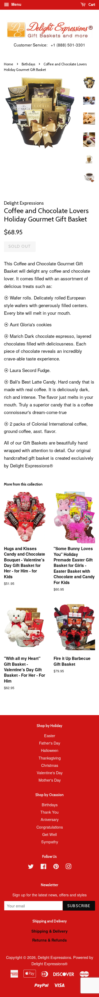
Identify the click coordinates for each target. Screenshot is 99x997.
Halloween (49, 750)
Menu (15, 4)
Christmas (49, 765)
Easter (49, 735)
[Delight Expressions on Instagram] (68, 867)
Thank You (49, 812)
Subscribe (79, 905)
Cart (91, 4)
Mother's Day (50, 780)
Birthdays (28, 64)
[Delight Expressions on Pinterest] (56, 867)
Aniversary (50, 819)
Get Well (49, 834)
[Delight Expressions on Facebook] (43, 867)
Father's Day (49, 743)
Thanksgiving (50, 758)
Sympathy (49, 841)
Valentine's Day (50, 772)
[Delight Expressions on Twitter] (31, 867)
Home (8, 64)
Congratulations (49, 827)
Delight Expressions (54, 957)
